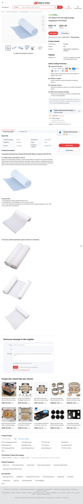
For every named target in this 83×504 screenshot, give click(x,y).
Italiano (42, 492)
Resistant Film (6, 480)
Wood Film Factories (8, 476)
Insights (45, 490)
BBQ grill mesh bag (26, 445)
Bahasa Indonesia (47, 494)
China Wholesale (40, 489)
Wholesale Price (48, 489)
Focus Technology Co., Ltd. (31, 497)
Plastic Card (6, 465)
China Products (14, 489)
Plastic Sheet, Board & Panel (36, 11)
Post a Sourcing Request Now (21, 370)
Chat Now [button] (66, 33)
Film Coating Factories (48, 476)
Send (15, 367)
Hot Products (7, 489)
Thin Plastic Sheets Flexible (60, 465)
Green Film (16, 480)
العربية (59, 492)
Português (24, 492)
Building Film (20, 476)
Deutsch (48, 492)
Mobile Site (39, 490)
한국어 (63, 492)
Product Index (74, 489)
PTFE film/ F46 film (66, 448)
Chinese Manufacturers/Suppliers (27, 489)
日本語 (68, 492)
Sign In (51, 124)
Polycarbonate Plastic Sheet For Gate (12, 469)
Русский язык (36, 492)
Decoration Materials (23, 11)
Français (30, 492)
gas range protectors (66, 445)
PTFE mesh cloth (46, 442)
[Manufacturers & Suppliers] (41, 2)
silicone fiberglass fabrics (28, 448)
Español (18, 492)
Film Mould (70, 476)
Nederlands (53, 492)
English (13, 492)
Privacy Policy (65, 497)
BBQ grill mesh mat (6, 445)
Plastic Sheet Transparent (43, 465)
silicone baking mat (46, 448)
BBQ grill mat (64, 442)
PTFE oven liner (45, 445)
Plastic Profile (30, 465)
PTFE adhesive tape (26, 442)
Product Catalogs (24, 439)
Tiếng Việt (39, 494)
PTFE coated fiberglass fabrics (9, 442)
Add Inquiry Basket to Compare (24, 53)
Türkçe (33, 494)
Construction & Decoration (12, 11)
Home (3, 11)
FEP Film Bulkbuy (39, 480)
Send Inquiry (53, 33)
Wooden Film (60, 476)
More (3, 483)
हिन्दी (73, 492)
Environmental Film (27, 480)
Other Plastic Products (18, 465)
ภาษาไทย (77, 492)
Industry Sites (57, 489)
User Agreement (50, 497)
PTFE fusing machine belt (8, 448)
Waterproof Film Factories (32, 476)
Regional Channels (66, 489)
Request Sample (75, 37)
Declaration (58, 497)
